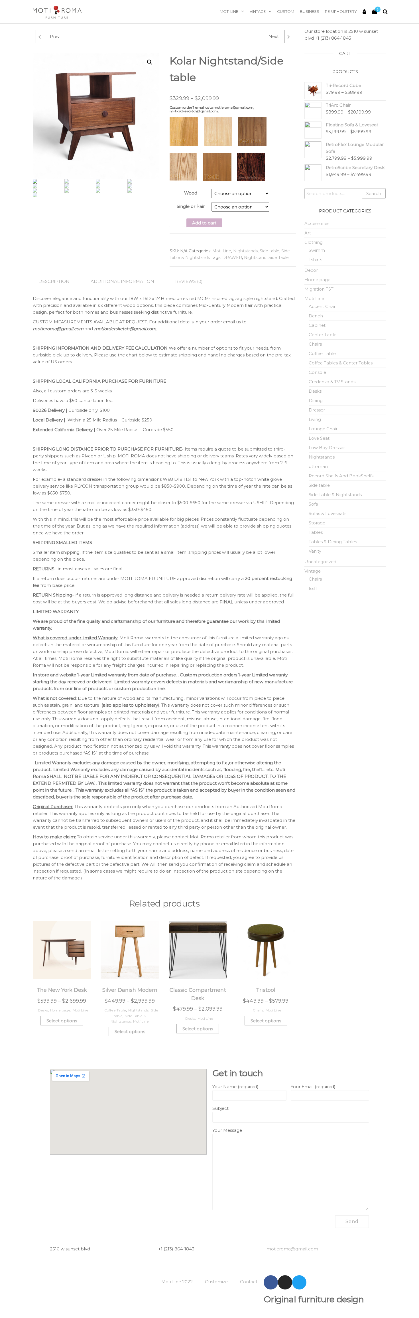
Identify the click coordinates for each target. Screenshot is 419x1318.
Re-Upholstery (341, 11)
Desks (43, 1010)
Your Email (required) (313, 1086)
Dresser (317, 410)
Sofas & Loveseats (327, 513)
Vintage (258, 11)
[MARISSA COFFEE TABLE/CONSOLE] (40, 36)
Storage (317, 523)
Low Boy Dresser (327, 447)
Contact (248, 1281)
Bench (316, 316)
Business (309, 11)
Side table (269, 251)
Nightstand (255, 257)
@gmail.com (292, 1249)
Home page (60, 1010)
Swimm (317, 250)
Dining (316, 400)
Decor (311, 270)
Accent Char (322, 306)
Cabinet (317, 325)
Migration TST (318, 289)
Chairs (258, 1010)
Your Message (227, 1130)
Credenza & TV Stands (332, 381)
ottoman (318, 466)
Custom (285, 11)
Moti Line (229, 11)
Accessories (316, 223)
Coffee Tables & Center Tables (341, 363)
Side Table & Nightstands (335, 494)
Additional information (122, 281)
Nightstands (245, 251)
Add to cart (204, 223)
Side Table (279, 257)
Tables (316, 532)
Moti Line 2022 (177, 1281)
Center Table (322, 334)
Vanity (315, 551)
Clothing (313, 242)
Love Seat (319, 438)
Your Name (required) (235, 1086)
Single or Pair (191, 206)
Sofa (313, 504)
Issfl (313, 588)
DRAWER (232, 257)
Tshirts (315, 259)
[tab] (58, 281)
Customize (216, 1281)
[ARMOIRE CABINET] (288, 36)
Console (317, 372)
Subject (220, 1108)
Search (373, 193)
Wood (190, 193)
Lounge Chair (323, 428)
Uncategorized (320, 561)
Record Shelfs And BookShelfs (341, 475)
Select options (61, 1020)
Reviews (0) (189, 281)
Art (307, 233)
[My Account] (364, 12)
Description (54, 281)
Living (315, 419)
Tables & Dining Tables (333, 541)
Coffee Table (115, 1010)
